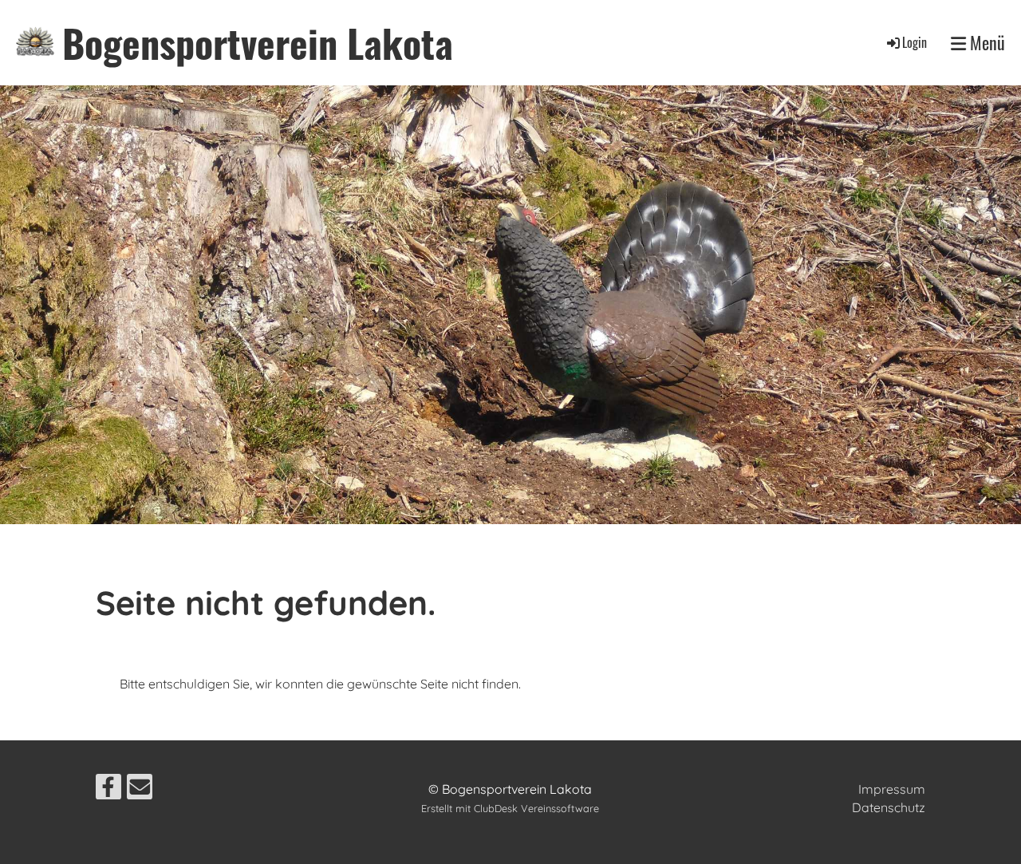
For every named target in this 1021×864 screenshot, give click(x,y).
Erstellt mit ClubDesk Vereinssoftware (510, 808)
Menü (985, 42)
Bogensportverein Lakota (257, 42)
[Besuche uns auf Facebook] (108, 790)
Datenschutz (888, 807)
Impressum (891, 789)
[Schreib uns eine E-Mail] (139, 790)
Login (914, 42)
